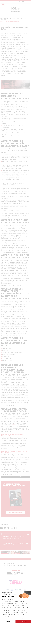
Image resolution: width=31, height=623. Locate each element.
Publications (21, 565)
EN (23, 2)
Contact (11, 564)
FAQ (5, 564)
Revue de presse (9, 565)
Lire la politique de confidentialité (8, 616)
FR (19, 2)
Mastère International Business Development (12, 435)
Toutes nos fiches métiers (15, 477)
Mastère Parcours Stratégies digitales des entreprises (15, 452)
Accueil (2, 17)
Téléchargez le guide (15, 512)
